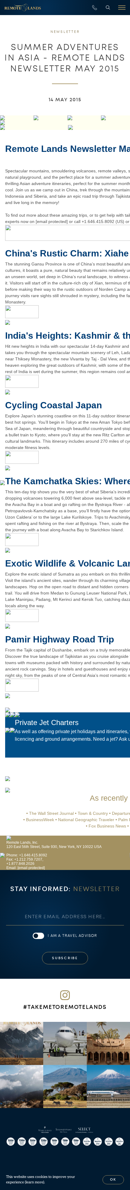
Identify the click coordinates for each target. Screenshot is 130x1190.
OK (113, 1179)
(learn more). (35, 1182)
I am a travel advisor (72, 935)
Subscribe (65, 958)
